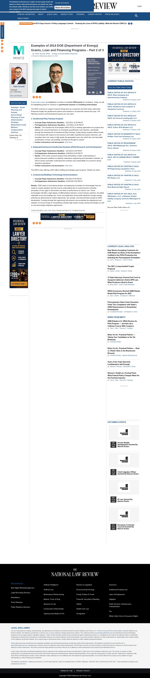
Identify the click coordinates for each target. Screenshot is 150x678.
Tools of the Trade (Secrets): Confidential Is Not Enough (119, 363)
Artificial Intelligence (51, 585)
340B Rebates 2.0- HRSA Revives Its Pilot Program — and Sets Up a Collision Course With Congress (122, 323)
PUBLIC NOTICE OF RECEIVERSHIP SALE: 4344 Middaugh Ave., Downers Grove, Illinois (122, 145)
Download (97, 92)
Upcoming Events (117, 422)
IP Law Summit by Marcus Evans (125, 500)
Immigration (80, 614)
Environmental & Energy (85, 590)
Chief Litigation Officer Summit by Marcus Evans (128, 473)
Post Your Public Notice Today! (120, 87)
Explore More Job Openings (16, 136)
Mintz (48, 54)
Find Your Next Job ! (18, 103)
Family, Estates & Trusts (85, 594)
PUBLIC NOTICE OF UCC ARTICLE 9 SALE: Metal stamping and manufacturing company (122, 95)
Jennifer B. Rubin (115, 342)
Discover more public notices (118, 207)
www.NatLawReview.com (104, 633)
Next (131, 23)
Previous (129, 23)
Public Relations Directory (20, 607)
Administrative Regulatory (92, 83)
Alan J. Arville (114, 296)
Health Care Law (82, 609)
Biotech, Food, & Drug (52, 599)
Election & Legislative (84, 585)
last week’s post (39, 102)
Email (15, 90)
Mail (94, 92)
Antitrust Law (48, 590)
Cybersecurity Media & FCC (54, 614)
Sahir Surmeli (18, 86)
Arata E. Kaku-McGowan (127, 284)
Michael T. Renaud (116, 366)
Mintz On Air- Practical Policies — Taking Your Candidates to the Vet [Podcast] (121, 337)
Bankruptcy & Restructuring (54, 594)
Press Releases (17, 602)
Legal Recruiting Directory (20, 593)
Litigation (112, 599)
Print (90, 92)
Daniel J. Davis (115, 271)
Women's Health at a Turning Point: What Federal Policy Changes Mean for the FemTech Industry (123, 375)
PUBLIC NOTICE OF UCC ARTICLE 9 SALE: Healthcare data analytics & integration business (122, 106)
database (58, 633)
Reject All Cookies (62, 7)
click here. (23, 664)
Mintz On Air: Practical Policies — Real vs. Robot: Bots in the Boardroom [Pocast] (123, 350)
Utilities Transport (93, 70)
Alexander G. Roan (129, 366)
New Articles (2, 32)
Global (78, 604)
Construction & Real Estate (54, 609)
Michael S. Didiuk (126, 271)
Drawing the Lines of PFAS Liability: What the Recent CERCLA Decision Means (75, 23)
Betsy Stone (114, 284)
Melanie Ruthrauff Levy (129, 355)
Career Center (95, 14)
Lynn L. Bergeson (115, 260)
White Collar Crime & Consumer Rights (123, 616)
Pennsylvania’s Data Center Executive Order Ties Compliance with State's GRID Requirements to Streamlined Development (123, 305)
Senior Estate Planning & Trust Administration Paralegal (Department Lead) (18, 120)
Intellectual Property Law (118, 590)
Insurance (112, 585)
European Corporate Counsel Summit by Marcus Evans (126, 527)
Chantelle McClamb (116, 312)
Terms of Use (101, 631)
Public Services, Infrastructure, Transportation (120, 605)
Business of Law (50, 604)
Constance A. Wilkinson (127, 296)
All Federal (91, 87)
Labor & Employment (117, 594)
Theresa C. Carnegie (126, 328)
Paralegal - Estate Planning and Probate (18, 109)
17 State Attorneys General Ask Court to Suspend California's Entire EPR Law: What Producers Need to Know (124, 279)
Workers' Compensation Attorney (17, 129)
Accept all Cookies (62, 3)
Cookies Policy (14, 12)
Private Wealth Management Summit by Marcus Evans (128, 444)
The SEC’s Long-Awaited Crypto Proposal (121, 267)
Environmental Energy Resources (95, 74)
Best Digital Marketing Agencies (22, 588)
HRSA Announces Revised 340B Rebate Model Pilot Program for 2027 (124, 292)
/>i (101, 92)
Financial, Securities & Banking (87, 599)
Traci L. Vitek (114, 328)
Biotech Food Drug (94, 67)
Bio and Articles (16, 96)
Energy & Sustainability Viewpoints (64, 54)
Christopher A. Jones (130, 312)
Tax (110, 611)
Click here (68, 142)
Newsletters (67, 14)
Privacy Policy (113, 631)
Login (139, 6)
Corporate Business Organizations (94, 78)
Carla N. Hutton (127, 260)
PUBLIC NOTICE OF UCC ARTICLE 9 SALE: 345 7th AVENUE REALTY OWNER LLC (123, 157)
